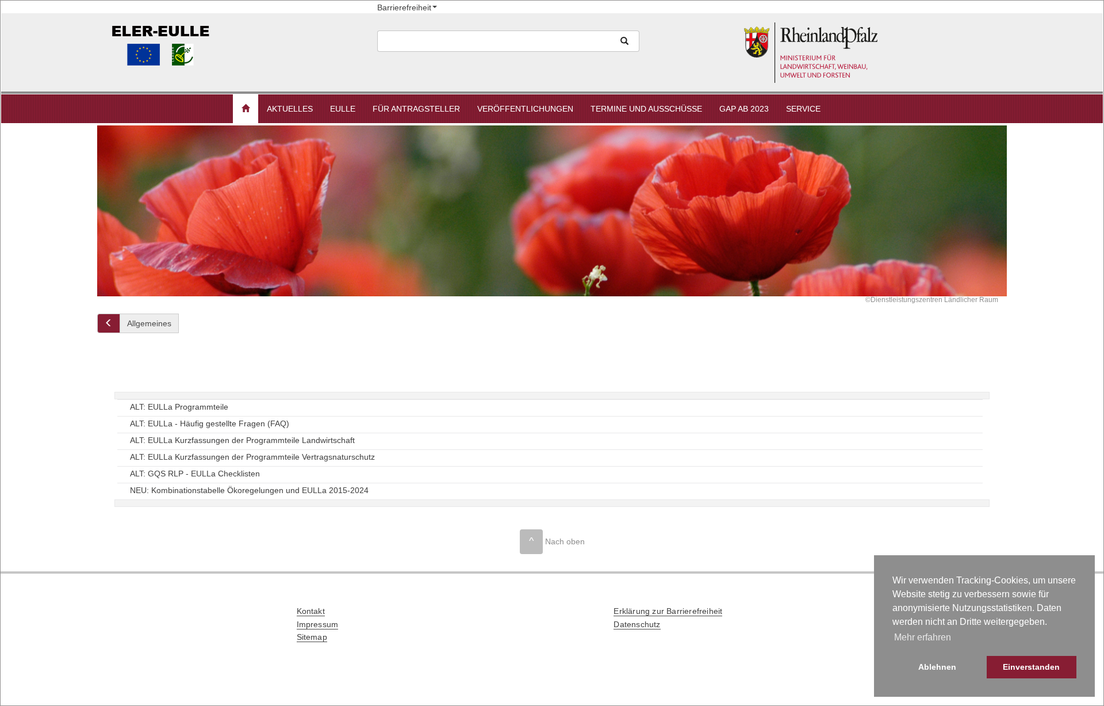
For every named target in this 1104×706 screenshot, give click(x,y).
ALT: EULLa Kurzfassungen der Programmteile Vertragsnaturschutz (252, 456)
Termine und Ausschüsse (646, 108)
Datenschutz (637, 624)
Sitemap (312, 637)
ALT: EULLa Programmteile (179, 406)
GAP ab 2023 (744, 108)
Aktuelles (290, 108)
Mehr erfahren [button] (922, 637)
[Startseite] (873, 52)
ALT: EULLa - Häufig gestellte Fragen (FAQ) (209, 423)
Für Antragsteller (416, 108)
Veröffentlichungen (525, 108)
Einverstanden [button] (1031, 666)
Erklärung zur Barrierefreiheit (668, 611)
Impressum (318, 624)
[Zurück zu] (108, 323)
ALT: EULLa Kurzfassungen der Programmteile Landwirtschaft (242, 439)
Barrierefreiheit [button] (404, 7)
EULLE (342, 108)
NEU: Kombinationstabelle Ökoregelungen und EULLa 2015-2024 (249, 489)
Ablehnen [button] (937, 666)
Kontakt (311, 611)
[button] (245, 108)
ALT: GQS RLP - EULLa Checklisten (195, 473)
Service (803, 108)
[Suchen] (624, 41)
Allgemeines (149, 323)
